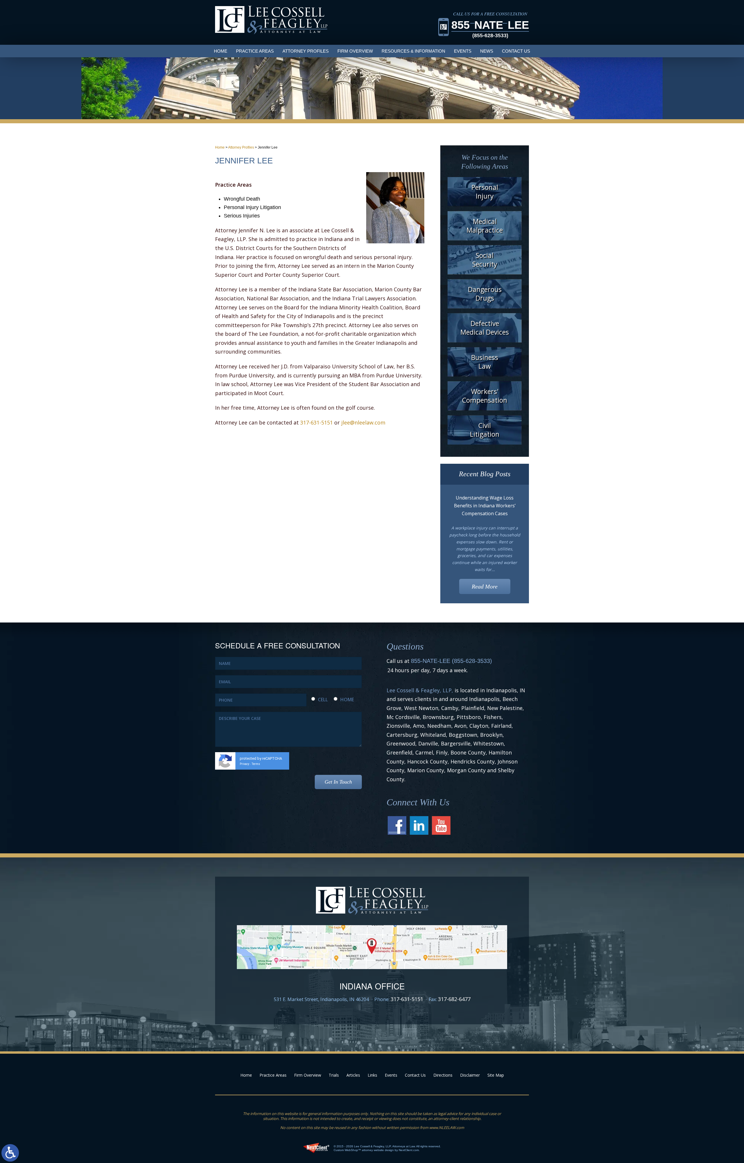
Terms (256, 764)
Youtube (441, 825)
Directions (443, 1075)
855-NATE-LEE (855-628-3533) (451, 661)
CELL (323, 699)
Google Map (372, 947)
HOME (347, 699)
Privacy (244, 764)
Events (462, 51)
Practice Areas (255, 51)
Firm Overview (355, 51)
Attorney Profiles (241, 147)
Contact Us (516, 51)
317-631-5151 (316, 422)
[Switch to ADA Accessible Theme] (10, 1153)
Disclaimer (470, 1075)
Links (372, 1075)
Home (220, 51)
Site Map (495, 1075)
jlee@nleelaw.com (363, 422)
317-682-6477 (454, 999)
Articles (353, 1075)
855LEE (490, 28)
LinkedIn (419, 825)
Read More (485, 586)
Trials (334, 1075)
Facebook (397, 825)
